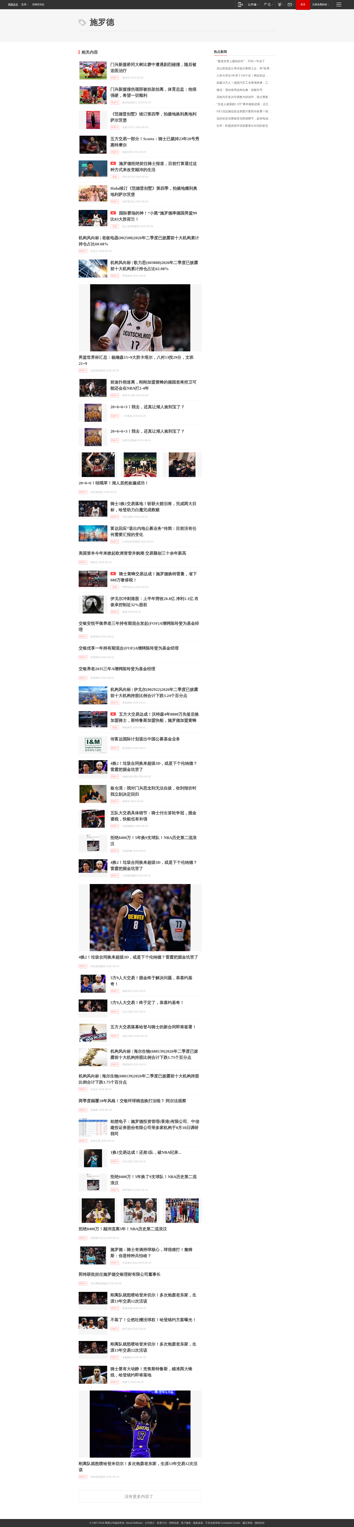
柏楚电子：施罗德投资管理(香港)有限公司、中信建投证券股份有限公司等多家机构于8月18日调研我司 (154, 1127)
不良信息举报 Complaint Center (222, 1522)
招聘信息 (174, 1522)
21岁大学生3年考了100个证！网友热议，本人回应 (246, 75)
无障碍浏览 (38, 4)
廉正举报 (247, 1522)
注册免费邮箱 (319, 4)
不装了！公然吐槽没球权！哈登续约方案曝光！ (153, 1319)
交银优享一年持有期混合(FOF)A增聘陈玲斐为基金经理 (129, 648)
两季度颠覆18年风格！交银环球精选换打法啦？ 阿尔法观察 (132, 1100)
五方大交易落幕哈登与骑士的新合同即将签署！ (153, 1027)
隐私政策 (198, 1522)
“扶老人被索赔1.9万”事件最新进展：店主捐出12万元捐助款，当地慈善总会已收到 (246, 104)
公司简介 (150, 1522)
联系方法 (162, 1522)
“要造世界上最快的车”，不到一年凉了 (241, 61)
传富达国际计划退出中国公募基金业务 (145, 739)
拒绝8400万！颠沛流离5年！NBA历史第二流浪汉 (123, 1229)
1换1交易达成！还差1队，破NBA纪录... (145, 1152)
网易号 (114, 77)
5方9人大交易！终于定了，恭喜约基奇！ (147, 1002)
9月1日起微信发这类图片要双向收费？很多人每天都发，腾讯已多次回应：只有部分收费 (246, 111)
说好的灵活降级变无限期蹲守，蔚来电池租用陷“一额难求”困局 (246, 118)
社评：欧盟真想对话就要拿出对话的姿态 (242, 125)
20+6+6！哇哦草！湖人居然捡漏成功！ (114, 483)
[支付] (280, 4)
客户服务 (186, 1522)
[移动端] (240, 4)
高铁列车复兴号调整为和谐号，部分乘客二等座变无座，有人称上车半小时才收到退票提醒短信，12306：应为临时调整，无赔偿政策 (246, 97)
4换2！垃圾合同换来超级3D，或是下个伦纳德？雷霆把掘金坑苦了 (138, 957)
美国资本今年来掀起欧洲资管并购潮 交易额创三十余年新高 (132, 553)
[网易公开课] (253, 4)
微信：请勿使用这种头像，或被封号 (239, 89)
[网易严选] (268, 4)
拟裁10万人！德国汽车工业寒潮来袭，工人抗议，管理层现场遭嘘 (246, 82)
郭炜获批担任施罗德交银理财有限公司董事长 (120, 1274)
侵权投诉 (259, 1522)
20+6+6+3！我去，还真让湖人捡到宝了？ (147, 407)
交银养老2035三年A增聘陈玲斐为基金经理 (117, 669)
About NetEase (134, 1522)
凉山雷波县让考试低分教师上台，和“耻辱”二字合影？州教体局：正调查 (246, 68)
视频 (114, 176)
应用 (23, 4)
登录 (303, 4)
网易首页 (13, 4)
